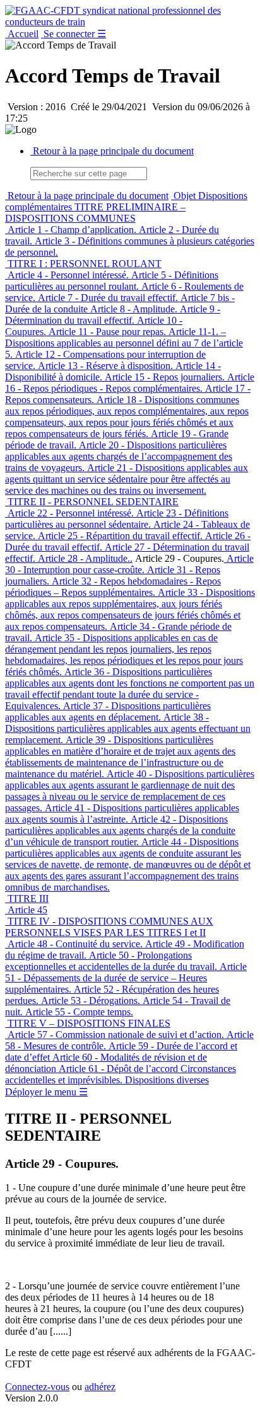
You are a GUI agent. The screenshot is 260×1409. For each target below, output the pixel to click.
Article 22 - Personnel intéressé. (69, 513)
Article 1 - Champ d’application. (70, 229)
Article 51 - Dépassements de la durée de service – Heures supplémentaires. (126, 978)
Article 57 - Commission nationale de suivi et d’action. (114, 1034)
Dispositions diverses (165, 1080)
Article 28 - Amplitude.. (84, 558)
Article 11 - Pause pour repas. (106, 331)
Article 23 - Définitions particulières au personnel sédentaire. (116, 519)
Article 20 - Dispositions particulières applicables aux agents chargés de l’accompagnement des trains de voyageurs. (118, 456)
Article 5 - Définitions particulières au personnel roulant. (111, 281)
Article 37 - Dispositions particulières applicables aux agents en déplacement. (108, 711)
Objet (183, 195)
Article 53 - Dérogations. (89, 1000)
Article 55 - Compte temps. (78, 1012)
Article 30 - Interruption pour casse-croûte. (129, 564)
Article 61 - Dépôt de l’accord (117, 1068)
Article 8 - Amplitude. (132, 309)
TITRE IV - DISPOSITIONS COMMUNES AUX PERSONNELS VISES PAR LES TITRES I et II (109, 927)
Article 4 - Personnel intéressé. (67, 275)
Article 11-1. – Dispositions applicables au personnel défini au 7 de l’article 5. (124, 343)
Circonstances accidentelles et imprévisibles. (120, 1074)
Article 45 (26, 909)
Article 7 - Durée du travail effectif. (106, 297)
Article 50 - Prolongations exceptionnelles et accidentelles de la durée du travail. (111, 961)
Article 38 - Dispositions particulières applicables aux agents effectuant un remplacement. (128, 728)
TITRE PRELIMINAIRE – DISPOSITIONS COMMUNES (95, 213)
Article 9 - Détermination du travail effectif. (112, 315)
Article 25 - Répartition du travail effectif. (119, 535)
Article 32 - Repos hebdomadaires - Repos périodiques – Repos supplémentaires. (113, 587)
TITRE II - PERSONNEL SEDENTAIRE (92, 501)
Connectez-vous (37, 1386)
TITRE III (27, 898)
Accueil (21, 33)
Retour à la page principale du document (112, 150)
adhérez (100, 1386)
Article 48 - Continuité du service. (74, 943)
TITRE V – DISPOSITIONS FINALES (87, 1023)
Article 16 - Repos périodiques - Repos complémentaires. (129, 383)
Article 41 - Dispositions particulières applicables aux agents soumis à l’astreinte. (122, 813)
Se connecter (69, 33)
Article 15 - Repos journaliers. (163, 377)
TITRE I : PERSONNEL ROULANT (83, 263)
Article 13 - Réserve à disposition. (104, 365)
